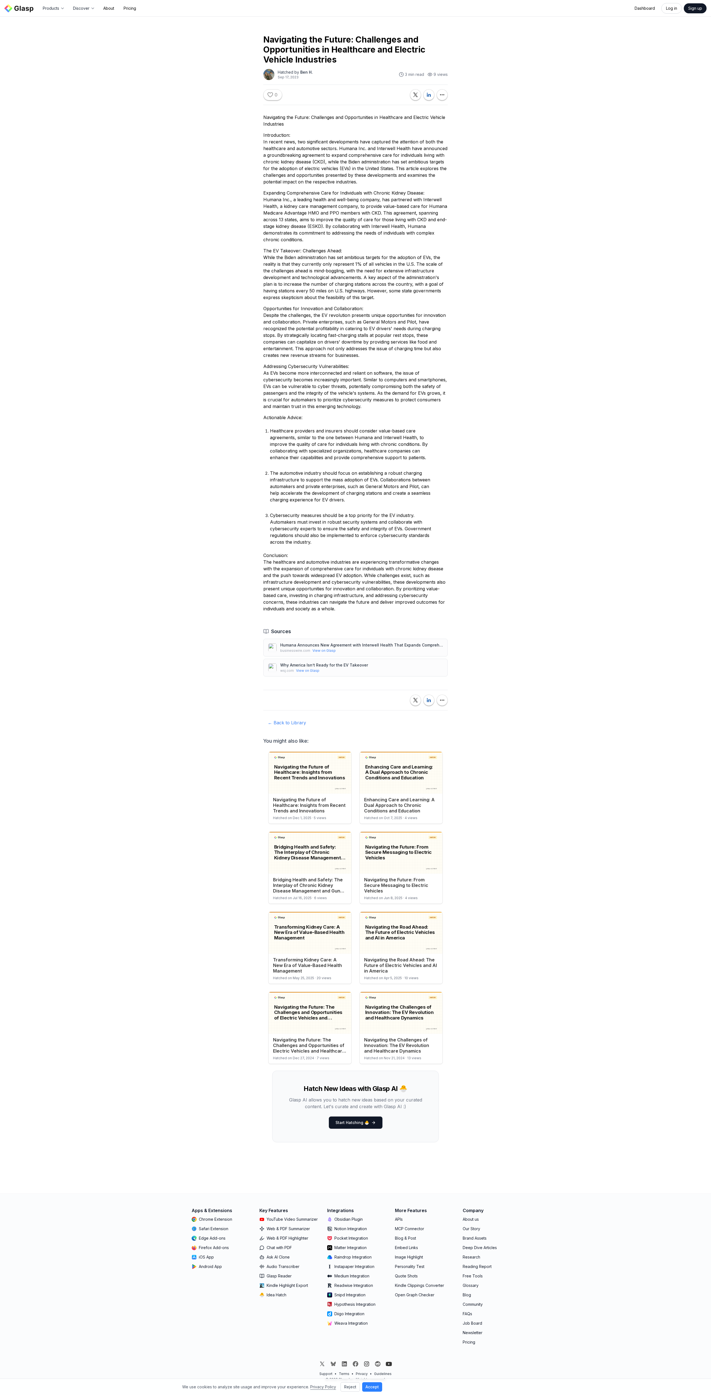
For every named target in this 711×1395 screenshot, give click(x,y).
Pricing (130, 8)
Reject (350, 1386)
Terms (344, 1374)
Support (325, 1374)
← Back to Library (287, 722)
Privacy (362, 1374)
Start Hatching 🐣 (352, 1122)
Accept (372, 1386)
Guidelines (383, 1374)
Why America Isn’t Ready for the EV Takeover (324, 665)
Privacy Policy (323, 1386)
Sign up (695, 8)
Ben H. (306, 72)
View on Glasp (324, 650)
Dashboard (645, 8)
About (108, 8)
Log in (671, 8)
